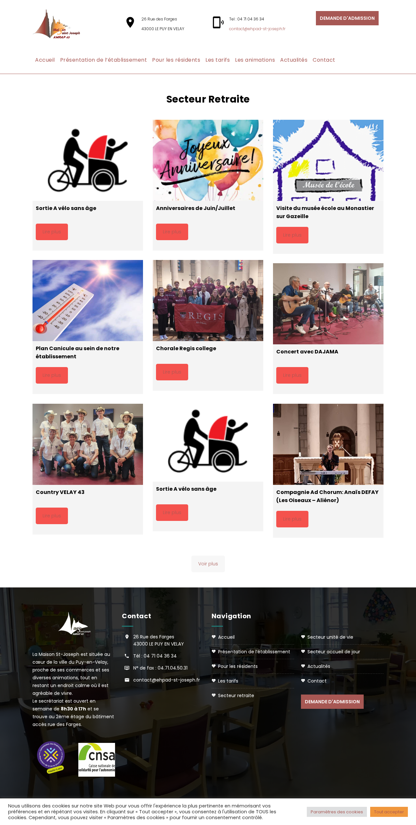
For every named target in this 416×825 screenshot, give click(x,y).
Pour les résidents (176, 60)
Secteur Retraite (236, 695)
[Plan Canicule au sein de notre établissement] (87, 300)
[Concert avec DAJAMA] (328, 303)
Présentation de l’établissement (103, 60)
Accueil (45, 60)
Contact (324, 60)
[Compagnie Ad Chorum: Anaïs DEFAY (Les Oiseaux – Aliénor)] (328, 444)
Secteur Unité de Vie (330, 637)
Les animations (255, 60)
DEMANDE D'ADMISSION (347, 18)
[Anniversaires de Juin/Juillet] (208, 160)
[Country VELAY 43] (87, 444)
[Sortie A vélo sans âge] (87, 160)
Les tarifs (217, 60)
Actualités (293, 60)
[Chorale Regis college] (208, 300)
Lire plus (52, 231)
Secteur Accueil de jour (333, 651)
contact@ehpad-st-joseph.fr (257, 28)
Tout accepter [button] (389, 812)
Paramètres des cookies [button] (337, 812)
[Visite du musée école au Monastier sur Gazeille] (328, 160)
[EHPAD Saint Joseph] (60, 24)
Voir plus (208, 563)
